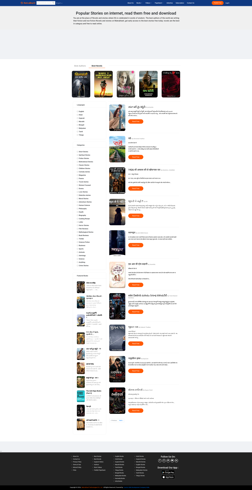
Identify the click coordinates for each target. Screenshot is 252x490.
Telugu (81, 135)
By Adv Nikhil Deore (142, 233)
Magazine (82, 175)
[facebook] (160, 460)
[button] (53, 3)
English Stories (140, 464)
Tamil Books (118, 467)
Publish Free (217, 3)
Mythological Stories (86, 232)
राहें (130, 138)
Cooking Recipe (84, 219)
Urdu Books (118, 481)
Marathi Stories (140, 462)
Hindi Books (118, 459)
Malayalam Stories (141, 470)
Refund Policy (77, 467)
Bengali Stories (140, 467)
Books (139, 3)
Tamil (81, 132)
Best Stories (97, 456)
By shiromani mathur (138, 138)
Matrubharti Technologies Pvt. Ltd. (92, 487)
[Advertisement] (126, 44)
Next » (121, 420)
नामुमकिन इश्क (134, 358)
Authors (96, 464)
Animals (82, 252)
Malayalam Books (120, 475)
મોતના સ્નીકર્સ (135, 389)
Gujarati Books (119, 462)
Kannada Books (120, 478)
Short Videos (98, 467)
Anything (82, 262)
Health (81, 212)
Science (81, 259)
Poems (81, 178)
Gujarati (81, 118)
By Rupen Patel (148, 390)
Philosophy (83, 209)
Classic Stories (84, 165)
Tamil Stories (140, 473)
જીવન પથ (133, 327)
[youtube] (172, 460)
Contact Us (190, 3)
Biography (82, 215)
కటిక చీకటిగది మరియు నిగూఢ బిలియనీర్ (147, 295)
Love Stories (83, 192)
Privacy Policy (77, 462)
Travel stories (83, 182)
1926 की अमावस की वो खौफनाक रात (144, 169)
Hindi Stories (140, 456)
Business (82, 245)
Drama (81, 188)
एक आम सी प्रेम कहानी (138, 264)
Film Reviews (83, 229)
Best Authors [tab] (80, 66)
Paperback (158, 3)
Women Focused (85, 185)
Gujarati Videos (98, 462)
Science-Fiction (84, 242)
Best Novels (97, 459)
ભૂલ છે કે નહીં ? (136, 201)
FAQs (74, 470)
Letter (81, 222)
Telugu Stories (140, 475)
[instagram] (164, 460)
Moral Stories (83, 199)
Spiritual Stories (84, 155)
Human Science (84, 205)
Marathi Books (119, 464)
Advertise (170, 3)
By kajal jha (144, 358)
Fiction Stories (84, 158)
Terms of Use (77, 464)
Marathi (81, 121)
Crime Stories (83, 266)
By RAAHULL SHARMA (168, 170)
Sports (81, 249)
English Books (119, 456)
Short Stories (83, 152)
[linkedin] (176, 460)
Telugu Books (119, 470)
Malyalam (82, 128)
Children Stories (84, 168)
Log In (228, 3)
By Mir (146, 201)
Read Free (135, 121)
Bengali (81, 125)
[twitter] (168, 460)
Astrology (82, 255)
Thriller (81, 239)
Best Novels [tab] (97, 66)
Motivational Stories (86, 162)
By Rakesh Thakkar (145, 327)
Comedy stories (84, 172)
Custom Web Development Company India (136, 487)
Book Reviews (84, 235)
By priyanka (149, 107)
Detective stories (85, 195)
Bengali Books (119, 473)
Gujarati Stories (140, 459)
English (81, 111)
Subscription (180, 3)
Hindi (80, 115)
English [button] (58, 3)
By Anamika (151, 264)
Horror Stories (84, 225)
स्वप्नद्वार (132, 232)
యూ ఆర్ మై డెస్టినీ (137, 107)
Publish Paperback (99, 470)
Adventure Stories (85, 202)
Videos (148, 3)
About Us (130, 3)
